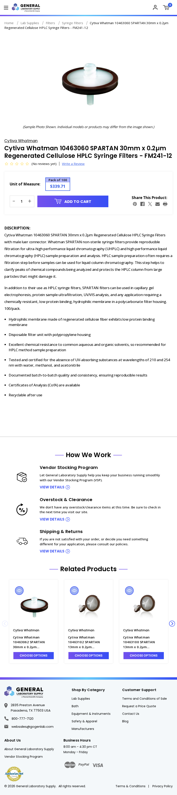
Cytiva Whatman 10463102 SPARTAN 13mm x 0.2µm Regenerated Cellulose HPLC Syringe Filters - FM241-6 (86, 642)
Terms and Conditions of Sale (144, 698)
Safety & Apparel (84, 721)
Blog (125, 721)
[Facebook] (142, 204)
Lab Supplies (81, 698)
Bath (75, 706)
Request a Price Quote (139, 706)
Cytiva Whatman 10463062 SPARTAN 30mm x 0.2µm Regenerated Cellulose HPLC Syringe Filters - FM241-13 (31, 642)
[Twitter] (150, 204)
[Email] (157, 204)
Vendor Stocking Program (23, 756)
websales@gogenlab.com (32, 726)
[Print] (165, 204)
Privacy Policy (162, 786)
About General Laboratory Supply (29, 749)
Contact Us (130, 714)
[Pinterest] (135, 204)
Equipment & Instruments (91, 714)
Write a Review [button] (73, 164)
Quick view (19, 590)
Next (172, 623)
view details (52, 487)
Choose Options (33, 655)
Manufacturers (83, 729)
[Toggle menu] (6, 7)
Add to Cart (77, 201)
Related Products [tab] (88, 569)
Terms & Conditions (130, 786)
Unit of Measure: (25, 184)
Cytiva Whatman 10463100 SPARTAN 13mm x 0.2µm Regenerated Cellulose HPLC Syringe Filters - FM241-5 (141, 642)
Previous (5, 623)
